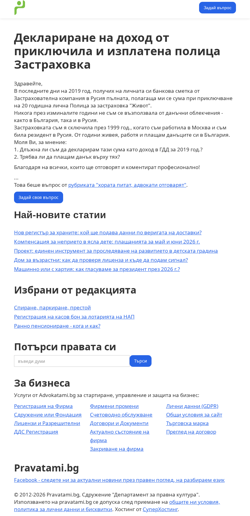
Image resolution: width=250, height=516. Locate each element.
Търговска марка (187, 423)
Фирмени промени (114, 406)
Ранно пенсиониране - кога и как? (57, 325)
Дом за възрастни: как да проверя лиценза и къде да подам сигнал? (101, 259)
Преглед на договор (191, 431)
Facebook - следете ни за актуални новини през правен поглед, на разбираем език (119, 479)
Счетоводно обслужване (121, 414)
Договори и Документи (119, 423)
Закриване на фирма (117, 448)
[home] (20, 7)
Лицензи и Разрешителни (47, 423)
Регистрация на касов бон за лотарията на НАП (74, 316)
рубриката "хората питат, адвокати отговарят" (127, 184)
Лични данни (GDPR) (192, 406)
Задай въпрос (217, 7)
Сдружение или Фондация (48, 414)
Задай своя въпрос (39, 197)
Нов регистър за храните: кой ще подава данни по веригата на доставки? (108, 232)
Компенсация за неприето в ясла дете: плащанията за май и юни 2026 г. (107, 241)
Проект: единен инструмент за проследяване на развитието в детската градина (116, 250)
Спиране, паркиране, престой (52, 307)
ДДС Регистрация (36, 431)
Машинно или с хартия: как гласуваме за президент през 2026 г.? (97, 268)
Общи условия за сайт (194, 414)
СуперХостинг (160, 509)
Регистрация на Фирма (43, 406)
